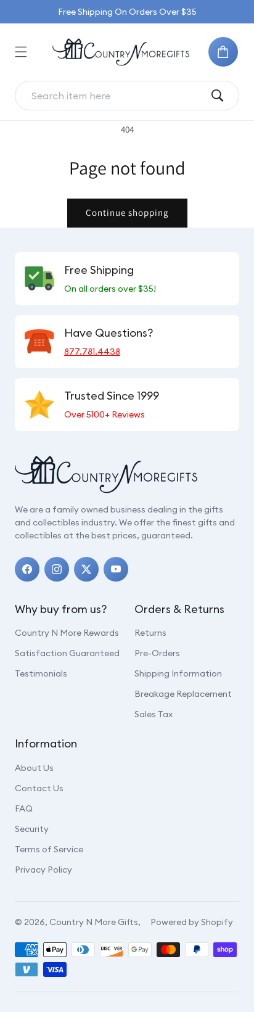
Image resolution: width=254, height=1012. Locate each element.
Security (32, 828)
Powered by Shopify (191, 922)
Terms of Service (49, 849)
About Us (34, 767)
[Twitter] (86, 569)
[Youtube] (116, 569)
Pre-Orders (157, 653)
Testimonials (41, 673)
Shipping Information (178, 673)
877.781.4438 (92, 351)
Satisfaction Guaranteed (67, 653)
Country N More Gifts (93, 922)
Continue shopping (127, 212)
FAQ (24, 808)
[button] (21, 51)
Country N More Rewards (67, 632)
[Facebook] (27, 569)
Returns (150, 632)
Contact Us (39, 788)
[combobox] (117, 95)
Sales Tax (153, 714)
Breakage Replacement (183, 693)
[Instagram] (56, 569)
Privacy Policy (43, 869)
